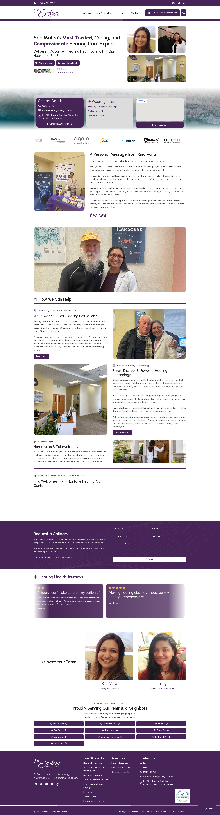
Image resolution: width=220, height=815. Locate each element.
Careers (143, 767)
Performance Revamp (93, 801)
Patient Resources (119, 763)
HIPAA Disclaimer (178, 812)
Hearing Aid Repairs (92, 775)
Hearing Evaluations (92, 763)
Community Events (120, 772)
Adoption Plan (89, 796)
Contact (143, 763)
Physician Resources (120, 767)
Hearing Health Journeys (61, 577)
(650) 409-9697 (46, 3)
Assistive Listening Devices (95, 780)
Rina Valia (109, 683)
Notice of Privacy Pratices (158, 812)
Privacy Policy (124, 812)
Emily (162, 683)
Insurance (87, 792)
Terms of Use (138, 812)
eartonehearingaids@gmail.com (57, 110)
